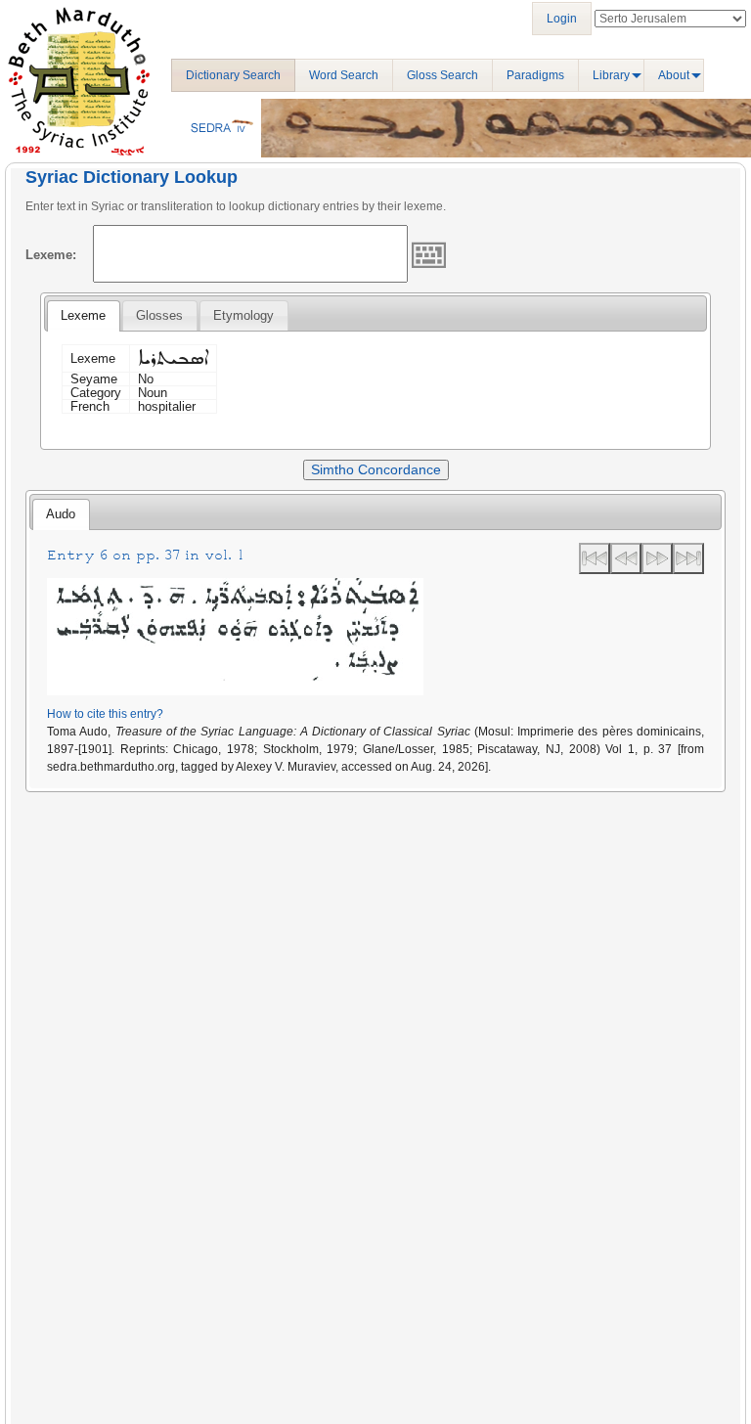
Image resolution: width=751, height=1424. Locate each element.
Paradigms (535, 75)
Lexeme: (50, 254)
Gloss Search (442, 75)
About (673, 75)
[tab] (83, 316)
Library (611, 75)
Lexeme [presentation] (83, 315)
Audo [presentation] (60, 514)
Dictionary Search (233, 75)
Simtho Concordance (376, 469)
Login (562, 18)
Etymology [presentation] (243, 315)
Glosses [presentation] (159, 315)
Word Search (343, 75)
